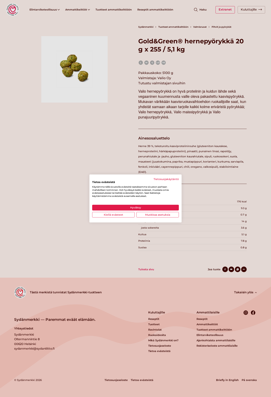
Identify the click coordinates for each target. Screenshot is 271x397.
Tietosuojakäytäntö (166, 179)
